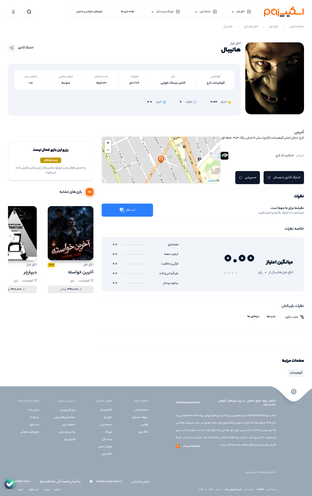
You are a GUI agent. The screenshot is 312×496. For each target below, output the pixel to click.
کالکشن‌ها (106, 410)
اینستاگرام (33, 490)
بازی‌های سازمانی (30, 432)
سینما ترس (106, 424)
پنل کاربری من (67, 410)
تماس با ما (33, 410)
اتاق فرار (273, 27)
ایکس (46, 490)
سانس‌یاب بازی (67, 432)
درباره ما (34, 417)
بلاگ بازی (143, 432)
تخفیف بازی (69, 424)
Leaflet (212, 181)
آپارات (20, 490)
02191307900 (22, 482)
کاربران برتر (69, 439)
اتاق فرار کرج (251, 27)
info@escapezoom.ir (188, 403)
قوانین (144, 424)
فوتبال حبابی (105, 446)
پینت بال (107, 439)
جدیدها (271, 316)
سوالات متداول (140, 417)
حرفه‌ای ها (253, 316)
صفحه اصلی (297, 27)
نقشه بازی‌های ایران (64, 417)
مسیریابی (250, 177)
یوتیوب (9, 490)
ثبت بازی (34, 424)
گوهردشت (296, 373)
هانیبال (228, 27)
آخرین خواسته (80, 272)
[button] (161, 160)
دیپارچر (30, 272)
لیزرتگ (108, 432)
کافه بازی (107, 454)
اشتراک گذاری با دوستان (286, 177)
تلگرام (57, 490)
